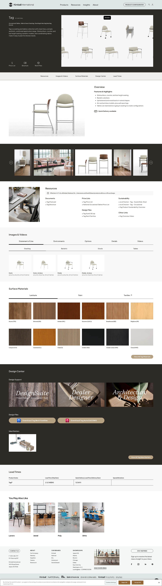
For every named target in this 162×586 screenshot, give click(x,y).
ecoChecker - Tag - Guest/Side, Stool (132, 202)
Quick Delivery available (107, 111)
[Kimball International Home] (21, 4)
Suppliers (33, 558)
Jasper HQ (76, 553)
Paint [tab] (80, 295)
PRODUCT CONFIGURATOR (134, 5)
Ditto (84, 536)
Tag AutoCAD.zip (88, 213)
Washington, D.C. (78, 567)
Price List (12, 66)
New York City (77, 565)
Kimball (53, 553)
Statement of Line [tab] (26, 241)
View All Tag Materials (142, 357)
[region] (81, 582)
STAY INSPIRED (142, 551)
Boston (75, 558)
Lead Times (117, 76)
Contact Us (14, 551)
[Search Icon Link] (149, 4)
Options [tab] (88, 241)
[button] (20, 263)
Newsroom (33, 562)
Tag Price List (87, 202)
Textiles (127, 295)
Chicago (75, 560)
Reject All (124, 582)
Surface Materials (81, 76)
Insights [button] (86, 5)
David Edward (55, 562)
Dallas (74, 562)
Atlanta (75, 555)
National (53, 555)
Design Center (100, 76)
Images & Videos (62, 76)
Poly (60, 536)
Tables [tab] (135, 249)
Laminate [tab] (33, 295)
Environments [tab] (59, 241)
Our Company (34, 553)
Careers (32, 560)
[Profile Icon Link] (152, 5)
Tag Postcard (50, 202)
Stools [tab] (100, 249)
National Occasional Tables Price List (95, 204)
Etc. (52, 558)
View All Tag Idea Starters (140, 457)
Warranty (32, 555)
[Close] (159, 582)
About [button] (95, 5)
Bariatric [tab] (64, 249)
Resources (44, 76)
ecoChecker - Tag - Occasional (130, 204)
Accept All (138, 582)
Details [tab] (114, 241)
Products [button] (64, 5)
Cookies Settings (111, 582)
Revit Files (38, 66)
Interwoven (54, 560)
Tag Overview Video (126, 216)
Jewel (35, 536)
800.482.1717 (14, 556)
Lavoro (12, 536)
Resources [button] (75, 5)
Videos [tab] (140, 241)
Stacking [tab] (27, 249)
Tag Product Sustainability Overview (131, 207)
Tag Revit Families (89, 216)
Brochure (25, 66)
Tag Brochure (50, 204)
